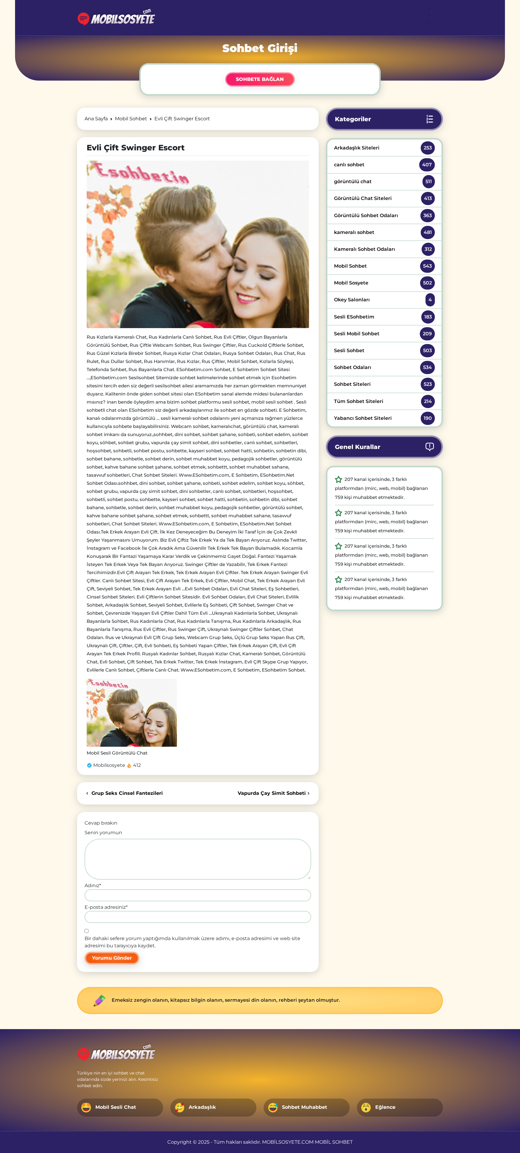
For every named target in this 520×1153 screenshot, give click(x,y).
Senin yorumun (103, 832)
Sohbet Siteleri (383, 384)
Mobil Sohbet (383, 266)
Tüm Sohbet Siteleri (383, 401)
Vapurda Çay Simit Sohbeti (272, 793)
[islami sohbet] (116, 18)
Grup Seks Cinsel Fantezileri (126, 793)
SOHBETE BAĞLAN (260, 79)
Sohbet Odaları (383, 367)
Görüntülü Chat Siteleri (383, 198)
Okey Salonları (383, 300)
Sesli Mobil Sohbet (383, 334)
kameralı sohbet (383, 232)
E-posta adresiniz (106, 907)
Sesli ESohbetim (383, 317)
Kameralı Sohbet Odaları (383, 249)
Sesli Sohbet (383, 350)
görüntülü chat (383, 181)
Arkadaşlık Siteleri (383, 148)
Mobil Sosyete (383, 283)
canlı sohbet (383, 165)
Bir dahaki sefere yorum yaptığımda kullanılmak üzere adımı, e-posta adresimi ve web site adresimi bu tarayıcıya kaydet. (192, 942)
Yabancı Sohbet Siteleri (383, 418)
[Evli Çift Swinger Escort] (198, 244)
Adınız (93, 885)
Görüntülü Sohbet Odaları (383, 215)
